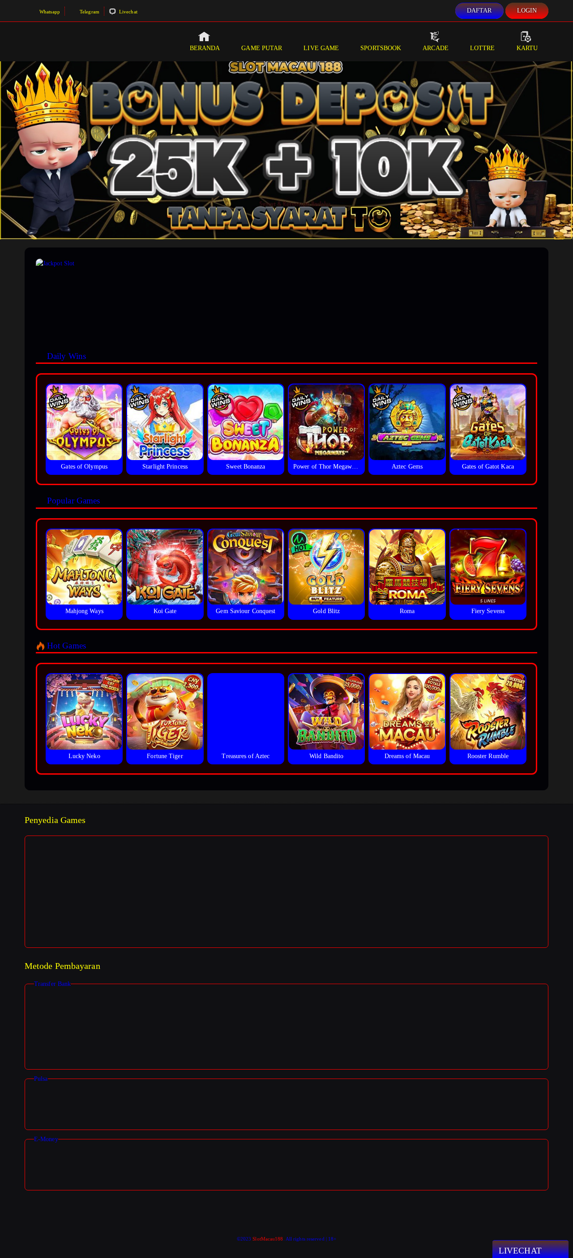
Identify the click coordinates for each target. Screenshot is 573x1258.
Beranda (205, 48)
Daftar (479, 10)
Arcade (436, 48)
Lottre (482, 48)
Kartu (527, 48)
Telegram (88, 11)
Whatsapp (49, 11)
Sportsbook (380, 48)
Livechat (127, 11)
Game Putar (261, 48)
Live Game (321, 48)
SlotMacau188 (267, 1238)
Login (527, 10)
